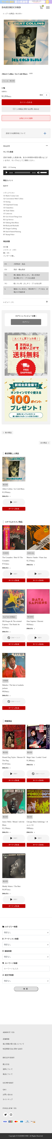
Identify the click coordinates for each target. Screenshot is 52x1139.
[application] (26, 172)
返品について (8, 1074)
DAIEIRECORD (11, 7)
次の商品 (43, 443)
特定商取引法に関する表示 (12, 1049)
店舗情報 (6, 1039)
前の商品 (8, 433)
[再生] (6, 172)
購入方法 (6, 1064)
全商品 (11, 14)
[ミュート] (38, 172)
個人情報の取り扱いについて (13, 1044)
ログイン (26, 322)
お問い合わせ (8, 1094)
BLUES (18, 14)
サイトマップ (8, 1099)
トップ (5, 14)
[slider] (43, 172)
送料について (8, 1069)
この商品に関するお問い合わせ (27, 109)
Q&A (4, 1090)
